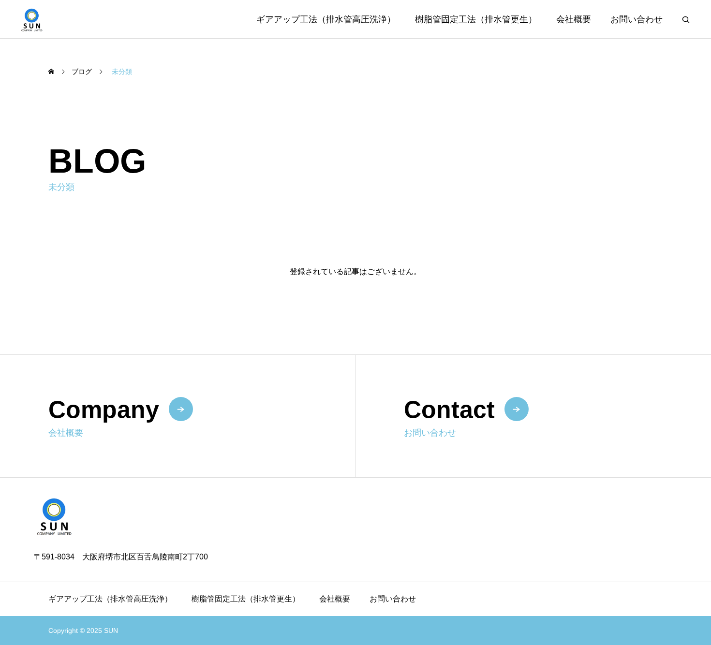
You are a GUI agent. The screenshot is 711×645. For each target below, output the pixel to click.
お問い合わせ (636, 19)
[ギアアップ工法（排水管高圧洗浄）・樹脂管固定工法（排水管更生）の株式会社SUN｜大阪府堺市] (31, 19)
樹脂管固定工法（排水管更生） (476, 19)
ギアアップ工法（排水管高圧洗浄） (326, 19)
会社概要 (573, 19)
